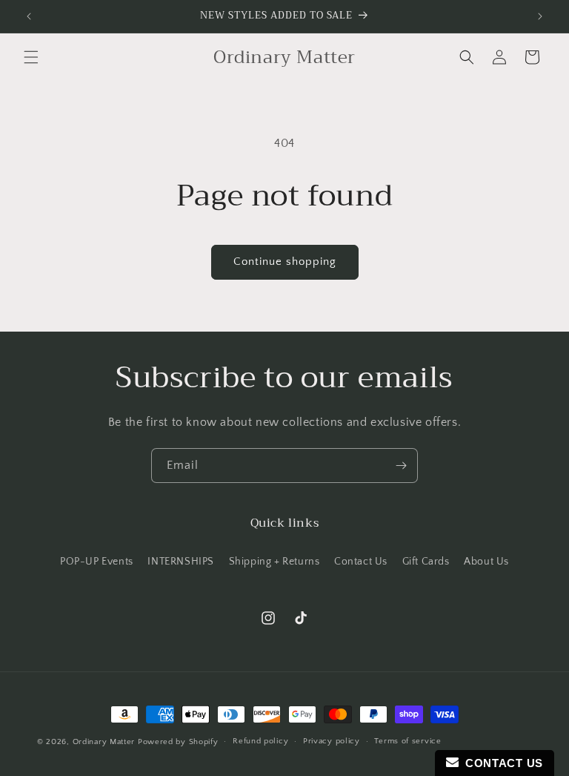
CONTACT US (501, 763)
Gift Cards (426, 562)
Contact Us (360, 562)
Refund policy (260, 741)
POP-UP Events (96, 562)
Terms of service (407, 741)
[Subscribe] (401, 465)
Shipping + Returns (274, 562)
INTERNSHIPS (180, 562)
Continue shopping (284, 261)
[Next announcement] (540, 16)
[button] (31, 57)
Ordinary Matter (104, 741)
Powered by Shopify (178, 741)
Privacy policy (331, 741)
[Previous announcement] (29, 16)
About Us (486, 562)
